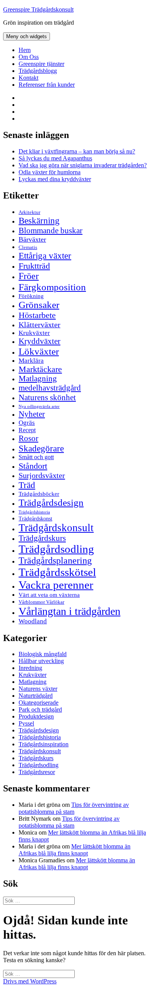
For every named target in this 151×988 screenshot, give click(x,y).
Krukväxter (34, 333)
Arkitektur (29, 212)
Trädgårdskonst (35, 519)
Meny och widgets (26, 36)
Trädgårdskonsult (56, 528)
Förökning (31, 296)
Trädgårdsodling (56, 549)
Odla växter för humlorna (50, 172)
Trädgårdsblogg (38, 70)
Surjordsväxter (42, 475)
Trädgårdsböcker (39, 493)
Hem (25, 50)
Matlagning (38, 378)
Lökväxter (39, 351)
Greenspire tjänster (41, 64)
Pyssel (26, 723)
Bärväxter (32, 239)
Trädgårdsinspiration (44, 744)
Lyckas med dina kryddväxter (55, 179)
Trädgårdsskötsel (57, 572)
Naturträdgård (36, 695)
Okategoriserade (38, 702)
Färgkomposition (52, 286)
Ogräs (27, 422)
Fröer (29, 276)
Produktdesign (36, 716)
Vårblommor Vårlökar (41, 602)
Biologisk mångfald (43, 654)
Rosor (28, 438)
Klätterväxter (39, 324)
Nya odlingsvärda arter (39, 406)
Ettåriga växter (45, 256)
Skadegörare (41, 448)
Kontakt (28, 77)
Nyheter (32, 414)
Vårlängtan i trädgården (69, 611)
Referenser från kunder (47, 84)
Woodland (33, 621)
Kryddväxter (39, 341)
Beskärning (39, 220)
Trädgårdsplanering (55, 560)
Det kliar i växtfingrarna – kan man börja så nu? (77, 151)
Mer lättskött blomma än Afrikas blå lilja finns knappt (74, 850)
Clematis (28, 247)
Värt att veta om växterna (49, 595)
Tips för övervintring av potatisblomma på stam (74, 808)
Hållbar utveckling (41, 661)
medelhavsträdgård (50, 387)
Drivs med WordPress (30, 981)
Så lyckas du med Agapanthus (55, 158)
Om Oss (29, 57)
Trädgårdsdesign (51, 502)
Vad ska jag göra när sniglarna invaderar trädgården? (83, 165)
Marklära (31, 360)
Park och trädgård (40, 709)
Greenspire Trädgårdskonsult (38, 9)
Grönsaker (39, 305)
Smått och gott (36, 457)
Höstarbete (37, 315)
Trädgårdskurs (42, 538)
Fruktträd (34, 266)
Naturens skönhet (47, 397)
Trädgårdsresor (37, 772)
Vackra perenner (56, 585)
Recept (27, 430)
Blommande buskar (50, 230)
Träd (27, 485)
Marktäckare (40, 369)
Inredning (30, 668)
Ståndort (33, 466)
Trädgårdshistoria (34, 512)
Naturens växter (38, 688)
